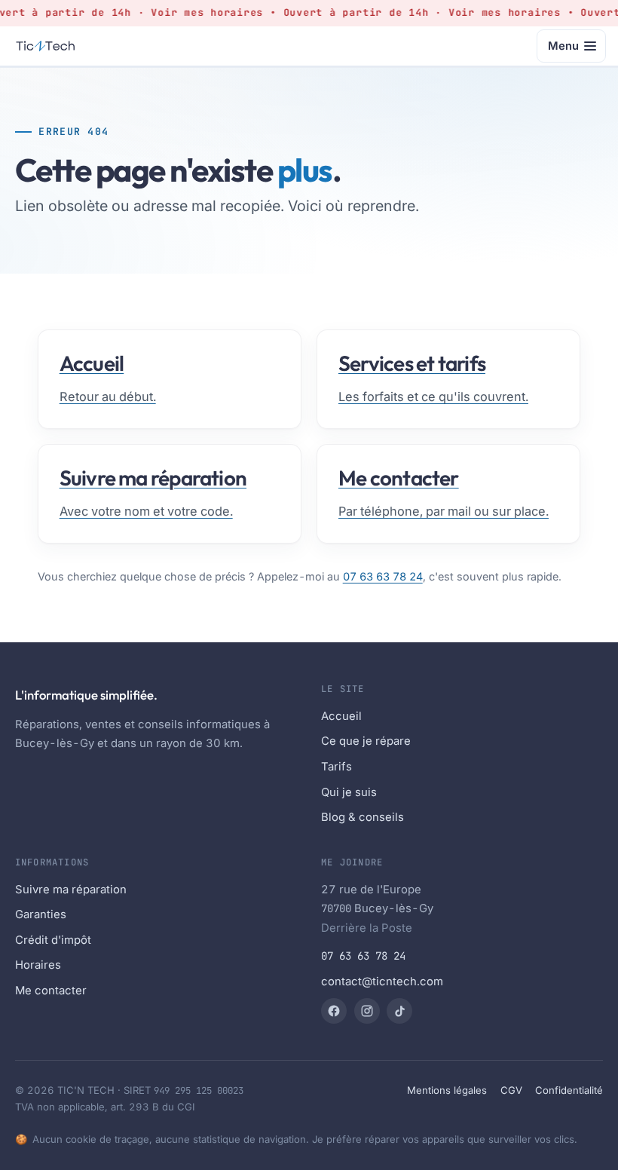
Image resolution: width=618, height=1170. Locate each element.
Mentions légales (447, 1090)
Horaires (38, 965)
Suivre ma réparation (71, 889)
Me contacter (51, 990)
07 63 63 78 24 (383, 576)
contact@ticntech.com (382, 981)
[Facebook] (334, 1011)
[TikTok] (399, 1011)
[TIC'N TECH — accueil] (46, 46)
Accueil (341, 716)
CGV (511, 1090)
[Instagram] (367, 1011)
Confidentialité (569, 1090)
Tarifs (336, 766)
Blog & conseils (362, 817)
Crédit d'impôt (53, 940)
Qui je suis (349, 792)
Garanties (40, 914)
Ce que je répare (366, 741)
